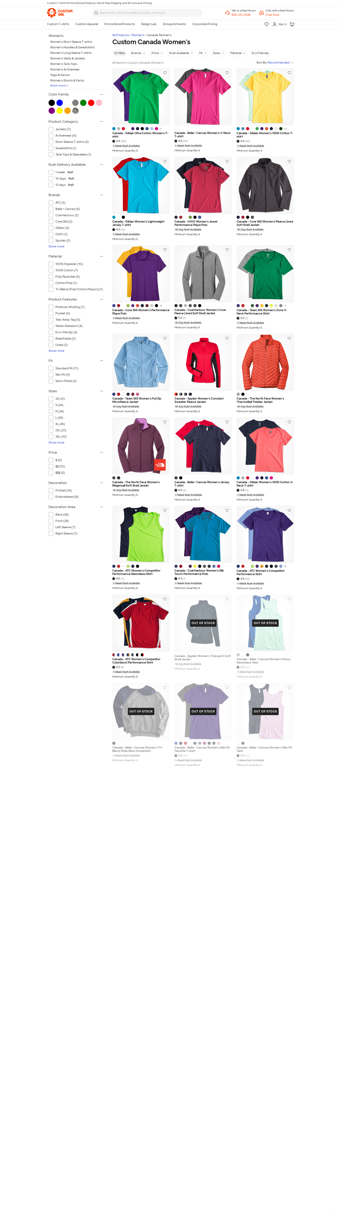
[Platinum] (151, 305)
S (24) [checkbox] (59, 405)
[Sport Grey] (243, 477)
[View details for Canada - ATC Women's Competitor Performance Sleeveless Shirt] (141, 534)
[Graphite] (190, 305)
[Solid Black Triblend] (113, 743)
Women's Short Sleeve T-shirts (71, 42)
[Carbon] (252, 217)
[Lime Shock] (128, 566)
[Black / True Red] (142, 654)
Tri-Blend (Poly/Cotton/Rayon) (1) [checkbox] (79, 289)
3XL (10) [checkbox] (61, 436)
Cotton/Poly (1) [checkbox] (66, 283)
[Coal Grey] (276, 566)
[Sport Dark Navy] (266, 305)
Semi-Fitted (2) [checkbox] (66, 381)
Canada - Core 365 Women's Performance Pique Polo (141, 312)
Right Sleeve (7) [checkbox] (66, 533)
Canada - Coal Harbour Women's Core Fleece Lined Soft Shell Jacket (200, 311)
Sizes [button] (216, 53)
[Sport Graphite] (280, 305)
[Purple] (132, 128)
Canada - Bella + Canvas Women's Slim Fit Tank (264, 749)
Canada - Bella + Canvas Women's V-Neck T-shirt (202, 134)
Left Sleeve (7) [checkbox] (65, 527)
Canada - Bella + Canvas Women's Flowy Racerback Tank (263, 661)
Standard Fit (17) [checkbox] (66, 368)
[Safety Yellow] (271, 305)
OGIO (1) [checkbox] (61, 234)
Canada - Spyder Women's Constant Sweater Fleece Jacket (199, 400)
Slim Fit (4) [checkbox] (62, 374)
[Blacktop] (195, 217)
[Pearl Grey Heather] (185, 305)
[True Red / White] (113, 654)
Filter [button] (121, 53)
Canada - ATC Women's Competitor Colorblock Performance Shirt (136, 661)
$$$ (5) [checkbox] (60, 473)
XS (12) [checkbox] (60, 399)
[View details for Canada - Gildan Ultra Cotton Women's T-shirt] (141, 96)
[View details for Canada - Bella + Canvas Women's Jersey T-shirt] (203, 446)
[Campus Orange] (137, 305)
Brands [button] (136, 53)
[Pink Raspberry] (218, 566)
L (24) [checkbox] (59, 417)
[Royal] (147, 128)
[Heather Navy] (180, 743)
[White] (128, 128)
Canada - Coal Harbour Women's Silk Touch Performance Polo (199, 572)
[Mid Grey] (238, 394)
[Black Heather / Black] (180, 394)
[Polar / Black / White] (185, 394)
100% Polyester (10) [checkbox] (69, 264)
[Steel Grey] (204, 566)
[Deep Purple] (190, 566)
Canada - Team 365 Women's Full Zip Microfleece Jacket (136, 400)
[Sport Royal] (238, 305)
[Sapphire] (113, 128)
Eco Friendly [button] (260, 53)
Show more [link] (56, 246)
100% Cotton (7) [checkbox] (66, 270)
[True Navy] (132, 566)
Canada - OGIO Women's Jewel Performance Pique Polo (195, 223)
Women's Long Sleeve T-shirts (71, 53)
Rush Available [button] (179, 53)
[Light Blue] (151, 128)
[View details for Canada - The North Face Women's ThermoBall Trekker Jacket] (265, 362)
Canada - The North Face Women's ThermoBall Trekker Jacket (260, 400)
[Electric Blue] (199, 217)
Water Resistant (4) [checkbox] (68, 326)
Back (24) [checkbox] (62, 514)
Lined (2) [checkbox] (61, 345)
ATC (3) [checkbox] (60, 202)
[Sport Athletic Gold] (261, 305)
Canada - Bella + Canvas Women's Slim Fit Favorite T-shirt (202, 749)
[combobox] (147, 13)
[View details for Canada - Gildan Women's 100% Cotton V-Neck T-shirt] (265, 446)
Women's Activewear (65, 69)
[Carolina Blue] (280, 566)
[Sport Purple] (257, 305)
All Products (120, 35)
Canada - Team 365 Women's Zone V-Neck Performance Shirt (262, 312)
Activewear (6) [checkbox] (65, 135)
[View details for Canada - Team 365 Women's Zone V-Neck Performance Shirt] (265, 273)
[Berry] (204, 743)
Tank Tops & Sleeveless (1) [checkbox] (73, 154)
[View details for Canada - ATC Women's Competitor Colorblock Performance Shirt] (141, 623)
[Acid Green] (128, 305)
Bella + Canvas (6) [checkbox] (67, 209)
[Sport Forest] (252, 305)
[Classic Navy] (238, 217)
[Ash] (276, 128)
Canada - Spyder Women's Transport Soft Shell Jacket (202, 657)
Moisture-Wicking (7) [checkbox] (69, 307)
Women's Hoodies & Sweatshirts (72, 47)
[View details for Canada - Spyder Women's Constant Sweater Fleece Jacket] (203, 362)
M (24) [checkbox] (59, 411)
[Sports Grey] (118, 128)
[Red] (123, 128)
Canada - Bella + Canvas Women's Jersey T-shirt (201, 484)
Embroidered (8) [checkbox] (67, 497)
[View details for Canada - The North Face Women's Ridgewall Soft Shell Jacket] (141, 446)
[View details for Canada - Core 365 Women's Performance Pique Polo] (141, 273)
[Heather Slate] (199, 743)
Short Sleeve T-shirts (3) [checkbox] (72, 142)
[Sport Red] (243, 305)
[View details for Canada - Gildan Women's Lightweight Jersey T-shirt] (141, 185)
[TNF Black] (243, 394)
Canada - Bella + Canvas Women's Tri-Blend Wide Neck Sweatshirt (137, 749)
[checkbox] (79, 172)
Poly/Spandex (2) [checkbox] (67, 276)
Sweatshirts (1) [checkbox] (65, 148)
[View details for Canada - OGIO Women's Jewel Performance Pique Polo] (203, 185)
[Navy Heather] (180, 305)
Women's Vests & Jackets (67, 58)
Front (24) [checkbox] (62, 521)
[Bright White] (185, 217)
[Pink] (218, 743)
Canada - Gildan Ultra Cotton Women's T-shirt (140, 135)
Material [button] (236, 53)
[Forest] (280, 128)
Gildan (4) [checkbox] (62, 228)
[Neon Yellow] (195, 566)
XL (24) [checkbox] (60, 424)
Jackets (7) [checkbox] (63, 129)
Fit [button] (201, 53)
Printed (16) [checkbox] (63, 490)
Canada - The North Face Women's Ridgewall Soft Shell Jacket (136, 484)
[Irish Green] (257, 128)
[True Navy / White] (132, 654)
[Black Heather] (195, 305)
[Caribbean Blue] (113, 217)
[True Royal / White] (118, 654)
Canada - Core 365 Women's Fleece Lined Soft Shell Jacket (265, 223)
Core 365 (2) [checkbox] (63, 221)
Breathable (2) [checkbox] (65, 338)
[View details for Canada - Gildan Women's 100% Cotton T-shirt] (265, 96)
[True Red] (118, 566)
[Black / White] (137, 654)
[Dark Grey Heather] (176, 477)
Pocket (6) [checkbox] (62, 313)
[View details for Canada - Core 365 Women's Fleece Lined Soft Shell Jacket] (265, 185)
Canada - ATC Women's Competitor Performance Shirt (261, 572)
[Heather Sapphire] (243, 128)
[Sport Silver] (276, 305)
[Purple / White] (123, 654)
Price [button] (155, 53)
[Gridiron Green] (190, 217)
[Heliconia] (156, 128)
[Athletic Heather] (238, 654)
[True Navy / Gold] (128, 654)
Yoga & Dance (59, 75)
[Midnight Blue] (176, 305)
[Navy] (137, 128)
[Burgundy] (147, 305)
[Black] (142, 128)
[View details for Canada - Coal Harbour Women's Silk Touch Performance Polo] (203, 534)
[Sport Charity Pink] (137, 394)
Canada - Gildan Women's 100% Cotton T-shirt (265, 135)
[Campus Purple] (132, 305)
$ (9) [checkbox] (58, 460)
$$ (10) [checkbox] (60, 466)
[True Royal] (113, 305)
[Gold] (261, 566)
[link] (59, 13)
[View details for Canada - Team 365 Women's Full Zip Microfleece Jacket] (141, 362)
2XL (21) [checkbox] (60, 430)
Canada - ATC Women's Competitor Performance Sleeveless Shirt (136, 572)
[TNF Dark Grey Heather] (113, 477)
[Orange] (266, 128)
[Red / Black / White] (176, 394)
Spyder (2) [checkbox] (62, 240)
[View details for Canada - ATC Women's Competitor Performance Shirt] (265, 534)
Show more (57, 85)
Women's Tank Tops (63, 64)
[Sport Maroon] (132, 394)
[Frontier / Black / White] (190, 394)
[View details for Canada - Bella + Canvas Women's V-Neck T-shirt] (203, 96)
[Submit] (96, 13)
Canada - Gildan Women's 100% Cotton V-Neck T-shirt (265, 484)
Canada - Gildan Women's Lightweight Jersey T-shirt (138, 223)
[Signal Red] (180, 217)
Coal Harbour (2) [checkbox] (67, 215)
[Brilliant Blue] (213, 566)
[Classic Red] (243, 217)
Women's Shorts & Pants (67, 80)
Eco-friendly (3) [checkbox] (66, 332)
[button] (279, 15)
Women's (137, 35)
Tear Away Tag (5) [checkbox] (67, 319)
